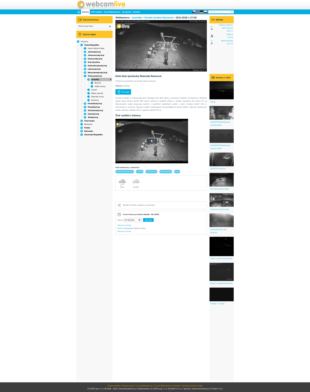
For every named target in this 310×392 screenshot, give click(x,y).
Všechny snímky (124, 225)
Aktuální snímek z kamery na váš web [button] (136, 205)
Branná (98, 83)
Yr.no (220, 389)
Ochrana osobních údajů (192, 385)
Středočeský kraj (95, 110)
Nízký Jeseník (97, 93)
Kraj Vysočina (94, 62)
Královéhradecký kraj (97, 65)
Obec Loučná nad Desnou (221, 258)
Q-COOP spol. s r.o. (159, 389)
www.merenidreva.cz (201, 389)
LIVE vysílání (96, 12)
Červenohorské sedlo (219, 189)
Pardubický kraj (95, 103)
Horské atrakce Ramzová (158, 17)
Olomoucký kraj (95, 76)
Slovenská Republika (93, 134)
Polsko (87, 128)
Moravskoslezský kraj (97, 72)
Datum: (120, 220)
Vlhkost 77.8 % (229, 35)
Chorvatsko (89, 121)
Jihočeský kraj (94, 52)
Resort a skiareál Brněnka (221, 283)
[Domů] (78, 11)
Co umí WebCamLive (163, 385)
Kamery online (128, 385)
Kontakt (136, 12)
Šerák (212, 102)
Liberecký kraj (94, 69)
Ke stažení (126, 12)
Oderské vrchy (97, 96)
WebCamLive (101, 4)
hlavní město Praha (96, 48)
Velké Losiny (100, 86)
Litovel (94, 90)
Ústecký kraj (93, 114)
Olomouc (95, 100)
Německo (88, 124)
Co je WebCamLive (112, 12)
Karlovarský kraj (95, 59)
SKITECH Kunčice (218, 168)
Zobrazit (148, 220)
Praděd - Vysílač (217, 303)
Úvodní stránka (113, 385)
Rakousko (88, 131)
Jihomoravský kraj (96, 55)
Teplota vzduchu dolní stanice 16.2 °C (226, 28)
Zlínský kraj (93, 117)
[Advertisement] (205, 4)
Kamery (85, 12)
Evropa (177, 171)
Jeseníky (95, 79)
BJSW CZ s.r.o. (176, 389)
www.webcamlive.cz (127, 389)
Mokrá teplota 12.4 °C (227, 42)
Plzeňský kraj (94, 107)
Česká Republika (91, 45)
